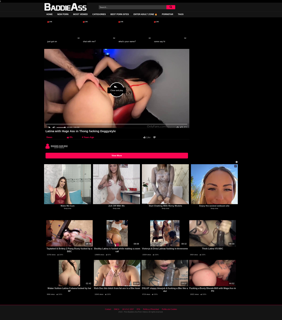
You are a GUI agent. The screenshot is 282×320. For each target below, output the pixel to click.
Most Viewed (80, 14)
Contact (108, 309)
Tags (180, 14)
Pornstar (167, 14)
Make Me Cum (67, 206)
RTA (138, 309)
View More (117, 155)
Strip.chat (67, 208)
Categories (99, 14)
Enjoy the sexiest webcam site (214, 206)
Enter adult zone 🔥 (145, 14)
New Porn (62, 14)
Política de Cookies (169, 309)
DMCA (116, 309)
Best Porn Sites (119, 14)
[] (170, 7)
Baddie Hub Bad (59, 145)
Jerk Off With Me (116, 206)
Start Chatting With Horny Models (165, 206)
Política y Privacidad (151, 309)
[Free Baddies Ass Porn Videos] (65, 7)
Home (49, 14)
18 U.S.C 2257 (128, 309)
